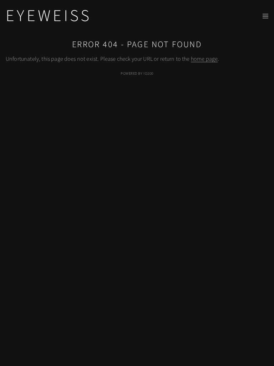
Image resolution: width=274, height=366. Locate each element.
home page (204, 59)
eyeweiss (49, 16)
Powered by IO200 (137, 73)
